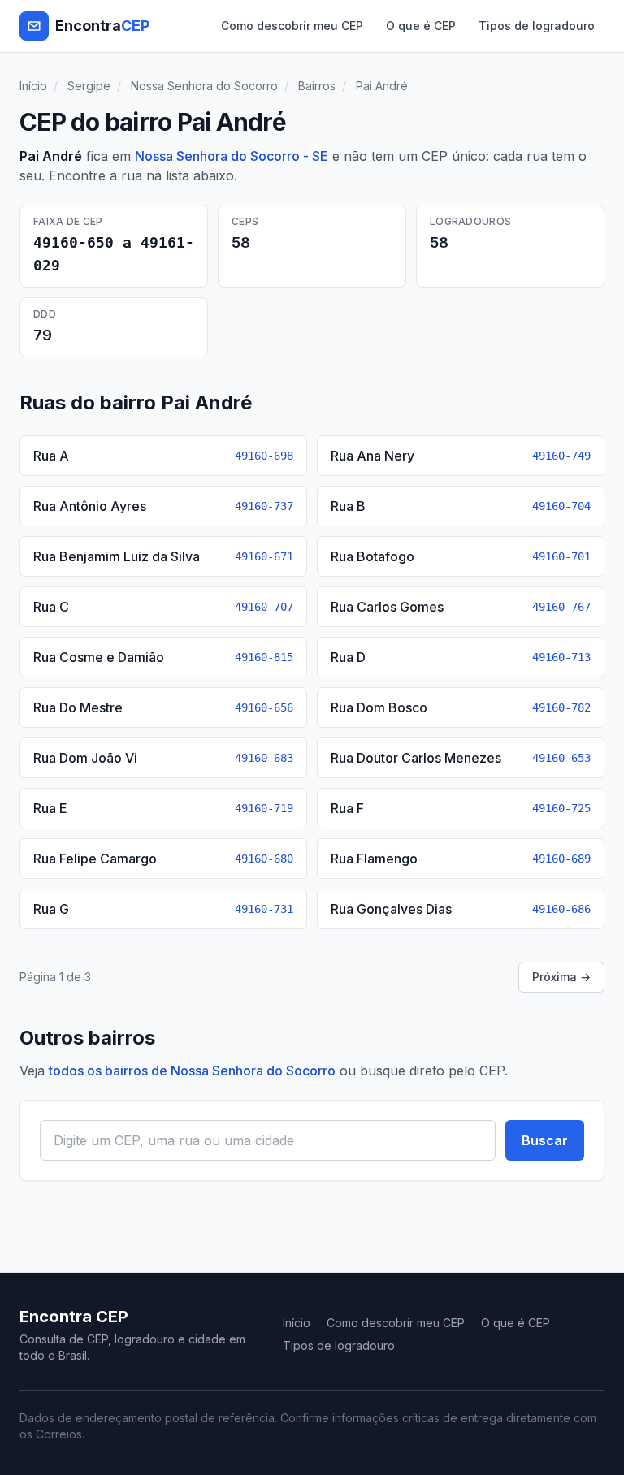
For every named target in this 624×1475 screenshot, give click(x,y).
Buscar (545, 1140)
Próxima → (561, 977)
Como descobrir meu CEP (292, 25)
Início (33, 86)
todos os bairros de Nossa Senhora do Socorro (192, 1070)
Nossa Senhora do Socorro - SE (231, 156)
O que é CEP (421, 25)
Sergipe (88, 86)
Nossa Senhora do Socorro (204, 86)
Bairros (317, 86)
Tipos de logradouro (537, 25)
